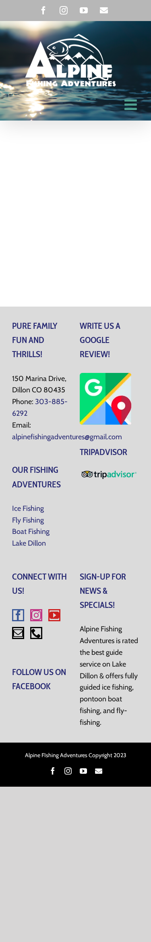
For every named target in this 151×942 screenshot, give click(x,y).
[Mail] (18, 633)
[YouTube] (54, 615)
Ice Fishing (28, 508)
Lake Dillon (29, 543)
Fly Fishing (28, 520)
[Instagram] (36, 615)
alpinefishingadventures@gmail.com (67, 436)
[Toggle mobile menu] (131, 104)
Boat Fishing (31, 531)
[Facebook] (18, 615)
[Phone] (36, 633)
